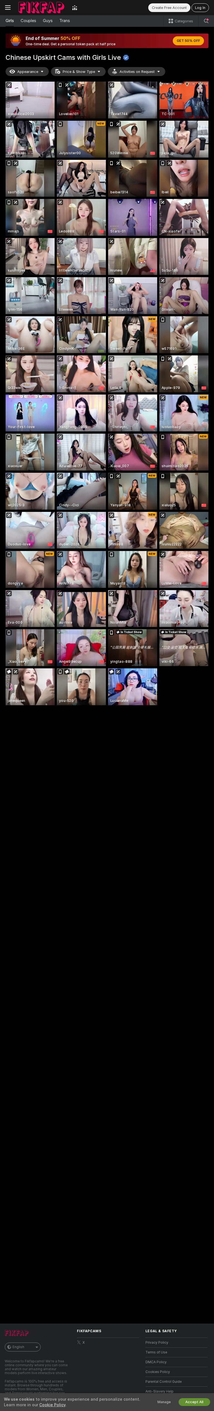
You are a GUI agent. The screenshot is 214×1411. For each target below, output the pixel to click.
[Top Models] (74, 7)
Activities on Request (137, 72)
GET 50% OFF (188, 41)
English (18, 1347)
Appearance (27, 72)
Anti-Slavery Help (159, 1391)
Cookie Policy (52, 1405)
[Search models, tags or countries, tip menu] (206, 21)
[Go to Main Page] (41, 7)
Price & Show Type (79, 72)
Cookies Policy (157, 1372)
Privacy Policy (156, 1343)
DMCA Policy (156, 1362)
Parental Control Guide (163, 1382)
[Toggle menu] (8, 7)
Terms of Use (156, 1352)
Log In (200, 8)
